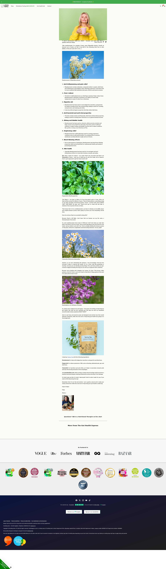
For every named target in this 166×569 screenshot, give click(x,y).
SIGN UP (83, 296)
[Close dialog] (92, 266)
